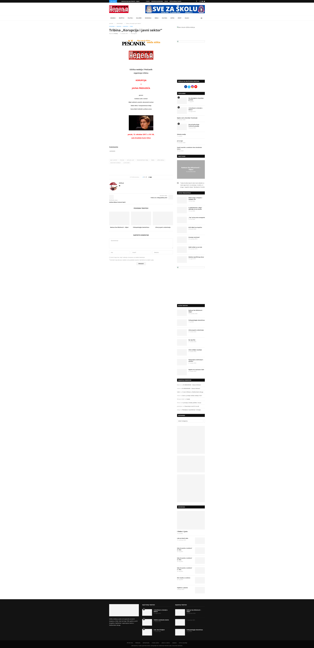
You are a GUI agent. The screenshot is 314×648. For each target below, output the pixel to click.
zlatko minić (126, 162)
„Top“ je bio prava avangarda (196, 217)
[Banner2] (191, 464)
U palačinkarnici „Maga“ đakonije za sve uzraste (195, 208)
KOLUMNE (138, 18)
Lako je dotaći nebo (182, 538)
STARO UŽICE (155, 643)
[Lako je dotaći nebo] (200, 540)
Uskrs (178, 392)
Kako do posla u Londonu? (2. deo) (184, 558)
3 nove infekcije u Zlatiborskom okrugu (192, 392)
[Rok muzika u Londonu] (200, 580)
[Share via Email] (150, 177)
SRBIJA (156, 18)
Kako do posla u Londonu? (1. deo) (184, 568)
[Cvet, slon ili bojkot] (147, 632)
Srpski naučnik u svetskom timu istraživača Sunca (189, 148)
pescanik (122, 160)
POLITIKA (130, 18)
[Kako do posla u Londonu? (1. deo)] (200, 570)
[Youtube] (202, 1)
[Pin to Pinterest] (149, 177)
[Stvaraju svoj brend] (182, 239)
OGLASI (166, 1)
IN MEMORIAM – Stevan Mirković (192, 385)
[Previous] (118, 1)
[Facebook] (196, 1)
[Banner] (191, 488)
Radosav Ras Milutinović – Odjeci (130, 1)
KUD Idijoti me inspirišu (195, 227)
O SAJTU (148, 1)
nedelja (116, 33)
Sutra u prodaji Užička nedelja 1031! (192, 395)
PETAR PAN (130, 643)
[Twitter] (198, 1)
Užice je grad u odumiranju (162, 227)
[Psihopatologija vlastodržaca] (141, 218)
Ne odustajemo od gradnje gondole (196, 99)
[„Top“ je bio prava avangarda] (182, 220)
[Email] (204, 1)
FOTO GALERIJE (183, 643)
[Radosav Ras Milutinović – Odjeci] (119, 218)
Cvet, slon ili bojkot (159, 630)
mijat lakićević (113, 160)
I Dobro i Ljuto (182, 531)
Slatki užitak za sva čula (195, 247)
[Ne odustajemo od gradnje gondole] (182, 100)
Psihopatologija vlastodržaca (141, 227)
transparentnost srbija (142, 160)
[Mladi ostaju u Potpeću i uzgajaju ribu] (182, 200)
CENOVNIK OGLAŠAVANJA (157, 1)
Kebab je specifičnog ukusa (196, 257)
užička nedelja (160, 160)
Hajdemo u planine (182, 587)
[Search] (204, 18)
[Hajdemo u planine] (200, 590)
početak (111, 23)
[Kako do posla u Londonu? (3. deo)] (200, 550)
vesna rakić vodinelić (115, 162)
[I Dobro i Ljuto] (191, 520)
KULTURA (164, 18)
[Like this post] (144, 177)
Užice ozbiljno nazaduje (195, 350)
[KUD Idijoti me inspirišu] (182, 230)
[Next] (120, 1)
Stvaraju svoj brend (193, 237)
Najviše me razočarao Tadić (196, 369)
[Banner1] (191, 440)
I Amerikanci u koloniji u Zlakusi (195, 108)
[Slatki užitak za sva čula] (182, 249)
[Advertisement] (191, 65)
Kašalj (188, 399)
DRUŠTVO (121, 18)
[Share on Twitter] (147, 177)
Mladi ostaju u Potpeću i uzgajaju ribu (195, 198)
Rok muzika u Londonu (183, 578)
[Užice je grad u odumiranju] (163, 218)
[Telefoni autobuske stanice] (147, 622)
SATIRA (172, 18)
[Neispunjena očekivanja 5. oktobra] (182, 362)
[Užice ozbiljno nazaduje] (182, 352)
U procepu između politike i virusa (191, 402)
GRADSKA (112, 18)
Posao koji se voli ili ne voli (192, 406)
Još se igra (180, 141)
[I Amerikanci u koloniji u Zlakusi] (182, 110)
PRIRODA (137, 643)
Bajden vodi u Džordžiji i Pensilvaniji (187, 118)
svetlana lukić (130, 160)
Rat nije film (191, 340)
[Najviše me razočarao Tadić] (182, 372)
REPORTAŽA (146, 643)
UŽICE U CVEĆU (165, 643)
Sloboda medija (181, 134)
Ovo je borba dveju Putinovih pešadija (193, 125)
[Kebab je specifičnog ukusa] (182, 259)
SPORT (179, 18)
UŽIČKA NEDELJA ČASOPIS (175, 1)
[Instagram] (200, 1)
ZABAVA (174, 643)
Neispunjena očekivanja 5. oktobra (195, 360)
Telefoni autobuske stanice (161, 620)
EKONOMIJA (148, 18)
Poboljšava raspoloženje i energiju (191, 410)
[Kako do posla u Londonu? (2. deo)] (200, 560)
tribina (152, 160)
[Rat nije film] (182, 342)
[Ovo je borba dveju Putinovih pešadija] (182, 127)
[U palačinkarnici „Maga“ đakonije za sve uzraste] (182, 210)
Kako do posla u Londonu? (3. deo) (184, 549)
